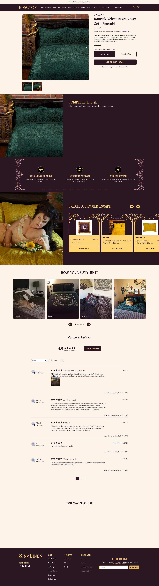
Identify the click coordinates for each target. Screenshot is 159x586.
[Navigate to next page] (86, 478)
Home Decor (73, 7)
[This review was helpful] (122, 393)
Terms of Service (86, 567)
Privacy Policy (85, 571)
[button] (86, 47)
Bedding (61, 7)
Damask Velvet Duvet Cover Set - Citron (112, 242)
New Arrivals (53, 563)
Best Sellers (46, 7)
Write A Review (92, 349)
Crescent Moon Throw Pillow (77, 240)
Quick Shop (84, 249)
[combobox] (39, 360)
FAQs (66, 567)
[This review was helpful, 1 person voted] (122, 470)
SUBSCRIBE (134, 567)
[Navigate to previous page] (73, 478)
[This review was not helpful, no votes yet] (126, 393)
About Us (67, 559)
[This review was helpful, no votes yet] (122, 415)
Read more (96, 410)
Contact (83, 563)
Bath (83, 7)
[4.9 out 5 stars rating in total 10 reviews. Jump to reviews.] (22, 532)
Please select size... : (104, 49)
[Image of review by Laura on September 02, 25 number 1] (55, 381)
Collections (104, 7)
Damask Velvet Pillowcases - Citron (144, 242)
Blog (66, 563)
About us (118, 7)
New (54, 7)
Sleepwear (91, 7)
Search (83, 559)
